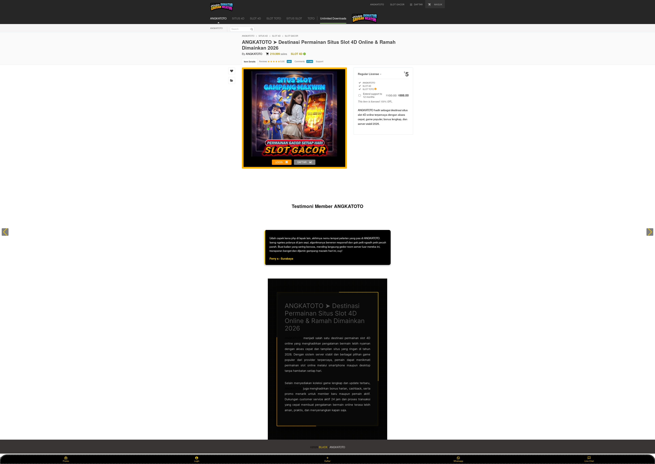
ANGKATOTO (216, 28)
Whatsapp (458, 461)
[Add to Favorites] (231, 71)
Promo (66, 461)
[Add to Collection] (231, 80)
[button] (5, 232)
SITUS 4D (263, 35)
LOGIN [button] (279, 162)
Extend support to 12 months (386, 95)
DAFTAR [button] (302, 162)
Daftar (327, 461)
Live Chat (589, 461)
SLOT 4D (276, 35)
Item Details (250, 61)
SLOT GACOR (291, 35)
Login (196, 461)
